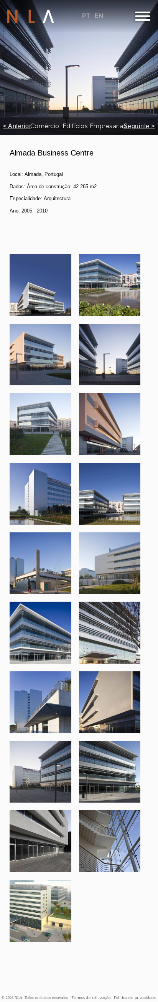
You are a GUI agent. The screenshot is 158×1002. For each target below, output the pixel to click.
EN (99, 16)
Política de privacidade (135, 997)
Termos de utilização (90, 997)
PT (87, 16)
